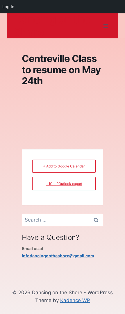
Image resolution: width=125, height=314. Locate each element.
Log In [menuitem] (8, 6)
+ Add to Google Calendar (64, 166)
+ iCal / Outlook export (64, 183)
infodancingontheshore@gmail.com (58, 255)
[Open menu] (105, 26)
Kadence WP (75, 300)
